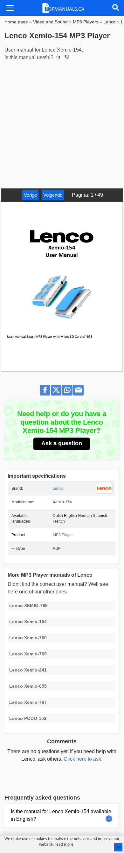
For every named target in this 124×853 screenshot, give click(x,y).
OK (118, 847)
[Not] (66, 57)
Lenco (58, 488)
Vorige (30, 195)
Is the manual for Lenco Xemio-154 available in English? (61, 815)
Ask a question (61, 443)
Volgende (52, 195)
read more (64, 844)
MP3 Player (63, 535)
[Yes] (57, 57)
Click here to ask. (83, 759)
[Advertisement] (62, 123)
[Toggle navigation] (10, 8)
